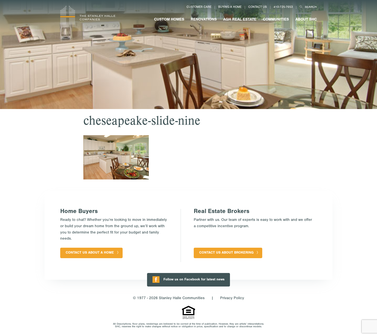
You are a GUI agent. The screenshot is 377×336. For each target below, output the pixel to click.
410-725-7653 (283, 7)
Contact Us (257, 7)
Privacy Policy (232, 298)
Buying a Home (230, 7)
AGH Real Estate (239, 20)
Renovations (204, 20)
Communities (276, 20)
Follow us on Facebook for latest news (193, 279)
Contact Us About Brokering (226, 253)
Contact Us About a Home (90, 253)
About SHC (306, 20)
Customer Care (199, 7)
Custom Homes (169, 20)
